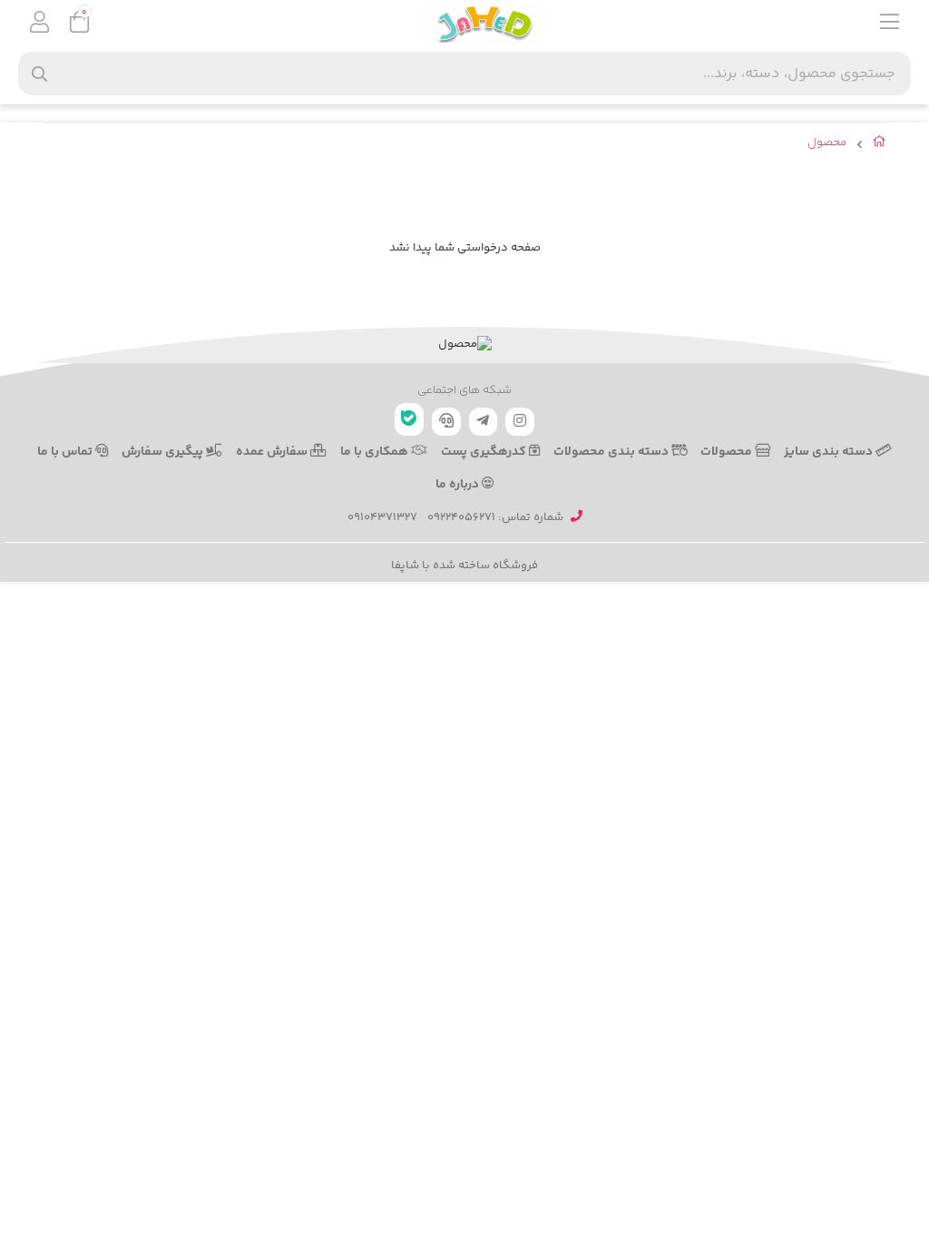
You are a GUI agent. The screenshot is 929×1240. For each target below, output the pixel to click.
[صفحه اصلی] (879, 145)
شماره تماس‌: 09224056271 (495, 517)
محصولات (727, 452)
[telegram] (483, 421)
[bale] (409, 419)
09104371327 (382, 517)
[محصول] (464, 345)
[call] (446, 421)
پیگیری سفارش (164, 452)
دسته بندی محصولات (612, 452)
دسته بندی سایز (829, 452)
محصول (826, 143)
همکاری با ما (375, 452)
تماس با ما (66, 452)
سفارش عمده (273, 452)
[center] (39, 74)
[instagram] (520, 421)
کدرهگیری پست (485, 452)
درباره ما (458, 485)
